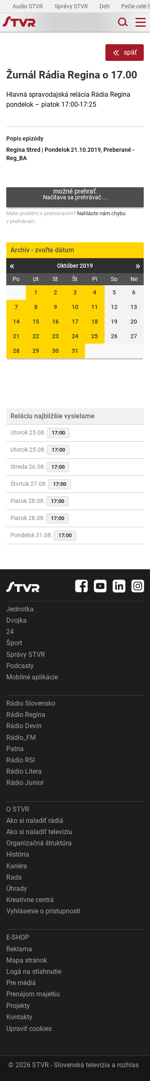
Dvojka (16, 620)
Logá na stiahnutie (33, 971)
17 (75, 321)
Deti (105, 6)
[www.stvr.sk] (23, 587)
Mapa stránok (26, 960)
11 (94, 307)
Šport (14, 643)
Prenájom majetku (33, 994)
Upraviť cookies (29, 1029)
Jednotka (20, 609)
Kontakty (19, 1017)
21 (16, 336)
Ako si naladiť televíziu (39, 832)
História (17, 854)
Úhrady (16, 888)
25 (94, 336)
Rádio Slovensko (30, 703)
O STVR (17, 809)
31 (75, 350)
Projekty (18, 1006)
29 (35, 350)
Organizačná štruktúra (39, 843)
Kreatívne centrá (30, 900)
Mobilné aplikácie (32, 677)
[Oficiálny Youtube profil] (100, 586)
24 (75, 336)
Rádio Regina (25, 715)
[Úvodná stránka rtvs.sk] (19, 22)
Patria (15, 749)
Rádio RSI (20, 760)
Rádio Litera (24, 771)
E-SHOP (17, 937)
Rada (14, 877)
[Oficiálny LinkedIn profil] (119, 586)
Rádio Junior (25, 783)
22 (35, 336)
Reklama (19, 949)
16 (55, 321)
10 (75, 307)
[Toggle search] (122, 22)
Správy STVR (72, 6)
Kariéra (16, 866)
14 (16, 321)
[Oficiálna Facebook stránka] (81, 586)
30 (55, 350)
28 (16, 350)
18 (94, 321)
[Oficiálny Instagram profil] (138, 586)
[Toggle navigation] (140, 22)
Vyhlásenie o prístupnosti (43, 911)
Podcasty (20, 666)
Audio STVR (28, 6)
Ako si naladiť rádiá (34, 821)
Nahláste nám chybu (101, 213)
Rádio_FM (21, 738)
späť (130, 52)
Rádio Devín (24, 726)
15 (35, 321)
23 (55, 336)
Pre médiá (21, 983)
